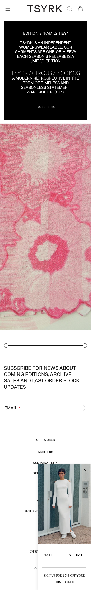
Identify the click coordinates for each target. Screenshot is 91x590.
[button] (7, 8)
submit (77, 555)
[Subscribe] (81, 408)
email (48, 555)
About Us (45, 452)
